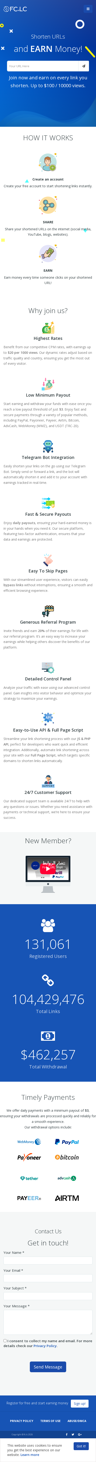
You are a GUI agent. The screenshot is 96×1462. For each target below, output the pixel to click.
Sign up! (80, 1403)
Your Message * (16, 1306)
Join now (18, 77)
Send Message (48, 1367)
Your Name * (13, 1252)
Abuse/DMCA (77, 1421)
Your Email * (13, 1270)
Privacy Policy (45, 1345)
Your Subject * (15, 1288)
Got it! (81, 1446)
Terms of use (50, 1421)
